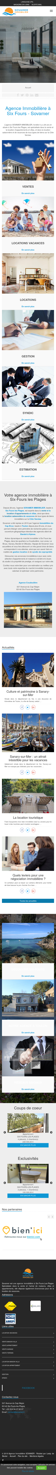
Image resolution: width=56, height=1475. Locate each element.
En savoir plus (28, 193)
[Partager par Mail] (36, 95)
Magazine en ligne (21, 4)
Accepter (41, 1467)
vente (43, 510)
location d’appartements (18, 513)
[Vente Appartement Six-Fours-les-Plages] (28, 1123)
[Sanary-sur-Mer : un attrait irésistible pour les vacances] (28, 733)
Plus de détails (28, 1471)
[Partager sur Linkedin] (31, 95)
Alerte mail (37, 4)
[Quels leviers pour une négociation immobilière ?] (28, 853)
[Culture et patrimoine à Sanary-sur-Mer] (28, 670)
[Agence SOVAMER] (14, 10)
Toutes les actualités (28, 901)
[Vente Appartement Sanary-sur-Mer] (28, 1173)
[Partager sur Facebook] (18, 95)
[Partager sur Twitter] (22, 95)
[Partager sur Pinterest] (27, 95)
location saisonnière (13, 516)
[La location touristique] (28, 796)
